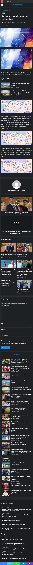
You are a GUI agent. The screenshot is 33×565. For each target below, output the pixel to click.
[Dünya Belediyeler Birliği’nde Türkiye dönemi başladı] (8, 247)
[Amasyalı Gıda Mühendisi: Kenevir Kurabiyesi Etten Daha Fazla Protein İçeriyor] (6, 478)
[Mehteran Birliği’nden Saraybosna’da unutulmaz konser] (6, 486)
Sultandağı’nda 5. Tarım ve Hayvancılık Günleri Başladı (18, 443)
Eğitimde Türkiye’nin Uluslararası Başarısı (23, 290)
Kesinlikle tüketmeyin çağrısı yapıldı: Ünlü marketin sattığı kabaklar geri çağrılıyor (19, 361)
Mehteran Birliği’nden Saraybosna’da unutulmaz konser (20, 484)
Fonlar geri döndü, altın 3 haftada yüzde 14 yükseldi (20, 415)
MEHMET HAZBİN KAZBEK (9, 22)
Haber (9, 10)
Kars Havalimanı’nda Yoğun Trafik (20, 463)
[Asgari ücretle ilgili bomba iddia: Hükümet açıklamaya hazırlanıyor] (6, 403)
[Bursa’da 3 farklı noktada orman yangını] (5, 85)
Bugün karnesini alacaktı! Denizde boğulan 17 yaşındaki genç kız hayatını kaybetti (8, 272)
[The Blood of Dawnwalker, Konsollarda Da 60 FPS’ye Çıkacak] (6, 410)
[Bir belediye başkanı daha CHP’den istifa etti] (6, 493)
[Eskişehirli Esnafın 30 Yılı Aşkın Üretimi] (6, 431)
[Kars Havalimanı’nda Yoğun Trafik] (6, 465)
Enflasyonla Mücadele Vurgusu (11, 1)
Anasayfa (5, 10)
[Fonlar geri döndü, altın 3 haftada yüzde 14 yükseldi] (6, 417)
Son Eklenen (16, 354)
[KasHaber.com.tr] (16, 5)
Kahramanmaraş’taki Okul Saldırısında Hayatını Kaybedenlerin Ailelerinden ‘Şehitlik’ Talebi (24, 272)
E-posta (3, 329)
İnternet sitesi (4, 335)
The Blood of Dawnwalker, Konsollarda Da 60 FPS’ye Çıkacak (20, 409)
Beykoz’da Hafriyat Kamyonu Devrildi (22, 253)
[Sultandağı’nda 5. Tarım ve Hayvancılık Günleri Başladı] (6, 445)
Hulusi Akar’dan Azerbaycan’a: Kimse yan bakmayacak (8, 282)
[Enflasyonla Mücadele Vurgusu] (6, 376)
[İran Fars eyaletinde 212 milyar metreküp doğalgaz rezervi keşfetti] (5, 93)
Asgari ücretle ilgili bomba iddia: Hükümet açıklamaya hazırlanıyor (20, 402)
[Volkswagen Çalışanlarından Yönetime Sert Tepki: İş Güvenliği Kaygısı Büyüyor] (6, 369)
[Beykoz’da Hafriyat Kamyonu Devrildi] (24, 247)
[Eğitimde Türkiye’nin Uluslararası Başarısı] (24, 284)
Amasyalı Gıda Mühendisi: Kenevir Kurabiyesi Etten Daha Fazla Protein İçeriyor (21, 478)
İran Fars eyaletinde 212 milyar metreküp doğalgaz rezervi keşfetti (21, 388)
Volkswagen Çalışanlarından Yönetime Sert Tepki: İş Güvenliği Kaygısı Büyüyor (20, 368)
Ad (2, 323)
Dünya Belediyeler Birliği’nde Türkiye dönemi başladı (8, 254)
